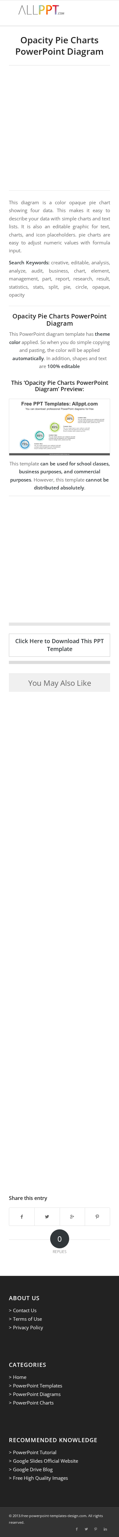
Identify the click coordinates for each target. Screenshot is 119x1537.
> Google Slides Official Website (43, 1461)
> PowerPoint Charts (31, 1402)
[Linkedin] (105, 1529)
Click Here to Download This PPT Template (59, 645)
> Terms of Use (25, 1319)
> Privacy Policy (26, 1327)
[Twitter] (86, 1529)
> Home (17, 1377)
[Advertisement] (59, 128)
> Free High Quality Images (38, 1478)
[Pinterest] (96, 1529)
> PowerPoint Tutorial (32, 1452)
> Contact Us (22, 1310)
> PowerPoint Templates (35, 1385)
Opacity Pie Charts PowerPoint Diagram (59, 45)
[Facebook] (77, 1529)
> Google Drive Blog (31, 1469)
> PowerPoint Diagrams (35, 1394)
